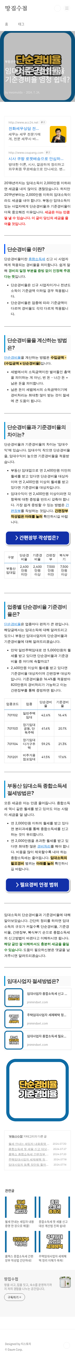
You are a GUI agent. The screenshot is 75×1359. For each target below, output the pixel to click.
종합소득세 (37, 259)
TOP (66, 1345)
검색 (57, 8)
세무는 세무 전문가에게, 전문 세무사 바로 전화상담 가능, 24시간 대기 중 (25, 136)
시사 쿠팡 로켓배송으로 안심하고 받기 (36, 158)
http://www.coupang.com (26, 152)
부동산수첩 (15, 1136)
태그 (21, 23)
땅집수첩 (16, 8)
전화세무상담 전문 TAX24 (24, 128)
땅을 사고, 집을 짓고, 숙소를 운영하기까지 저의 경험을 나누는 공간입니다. (28, 1287)
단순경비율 (12, 357)
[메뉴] (67, 8)
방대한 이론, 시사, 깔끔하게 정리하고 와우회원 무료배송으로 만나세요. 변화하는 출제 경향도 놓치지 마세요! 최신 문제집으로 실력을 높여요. (37, 166)
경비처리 (44, 846)
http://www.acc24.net (23, 122)
